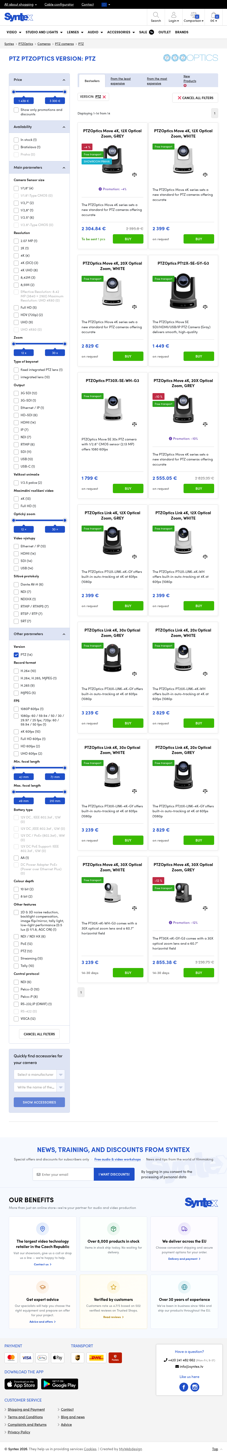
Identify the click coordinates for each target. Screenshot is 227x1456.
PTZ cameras (64, 43)
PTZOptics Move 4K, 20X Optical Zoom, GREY (183, 383)
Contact (88, 4)
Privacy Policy (19, 1431)
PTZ (81, 43)
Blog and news (73, 1416)
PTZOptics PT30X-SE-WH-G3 (112, 380)
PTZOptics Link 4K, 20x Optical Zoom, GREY (183, 750)
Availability (23, 126)
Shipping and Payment (26, 1409)
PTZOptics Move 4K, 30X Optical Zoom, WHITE (112, 867)
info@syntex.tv (191, 1366)
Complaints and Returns (27, 1424)
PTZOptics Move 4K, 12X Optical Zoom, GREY (112, 133)
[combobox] (39, 1074)
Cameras (44, 43)
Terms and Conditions (25, 1416)
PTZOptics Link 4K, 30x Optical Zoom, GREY (112, 632)
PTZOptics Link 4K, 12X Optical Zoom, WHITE (183, 515)
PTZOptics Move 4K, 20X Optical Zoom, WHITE (112, 265)
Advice (66, 1424)
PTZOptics (25, 43)
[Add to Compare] (134, 174)
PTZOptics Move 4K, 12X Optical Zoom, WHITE (183, 133)
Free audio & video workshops (117, 1159)
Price (18, 79)
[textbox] (35, 1074)
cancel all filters (197, 97)
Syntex (9, 43)
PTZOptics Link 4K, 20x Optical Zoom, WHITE (183, 632)
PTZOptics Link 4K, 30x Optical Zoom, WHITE (112, 750)
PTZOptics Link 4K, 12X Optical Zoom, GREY (112, 515)
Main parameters (28, 167)
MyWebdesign (130, 1448)
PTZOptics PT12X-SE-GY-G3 (183, 263)
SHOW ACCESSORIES (39, 1102)
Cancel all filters (39, 1034)
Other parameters (28, 633)
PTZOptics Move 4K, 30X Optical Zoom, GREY (183, 867)
